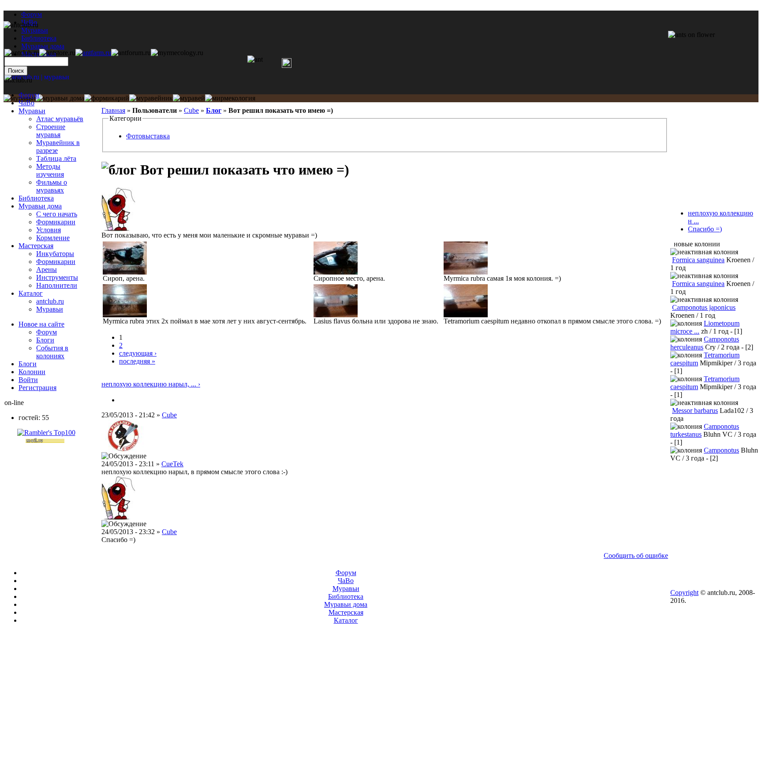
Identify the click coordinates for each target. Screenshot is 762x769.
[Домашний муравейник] (93, 52)
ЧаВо (26, 103)
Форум (31, 14)
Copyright (684, 592)
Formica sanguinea (698, 260)
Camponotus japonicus (704, 307)
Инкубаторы (55, 253)
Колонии (32, 371)
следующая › (138, 353)
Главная (113, 110)
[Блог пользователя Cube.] (122, 400)
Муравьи (32, 111)
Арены (46, 269)
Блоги (45, 340)
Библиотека (36, 198)
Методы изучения (50, 170)
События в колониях (52, 352)
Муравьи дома (40, 206)
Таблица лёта (56, 158)
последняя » (137, 361)
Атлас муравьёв (59, 119)
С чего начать (56, 214)
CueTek (172, 464)
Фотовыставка (148, 136)
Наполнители (56, 285)
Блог (213, 110)
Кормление (53, 237)
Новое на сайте (41, 324)
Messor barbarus (695, 410)
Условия (48, 230)
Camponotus (721, 450)
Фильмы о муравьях (51, 186)
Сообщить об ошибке (636, 555)
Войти (28, 379)
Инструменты (57, 277)
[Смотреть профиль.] (118, 229)
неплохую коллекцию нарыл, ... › (150, 384)
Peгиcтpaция (37, 387)
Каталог (31, 293)
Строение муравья (50, 130)
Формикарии (55, 222)
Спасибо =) (705, 229)
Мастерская (36, 245)
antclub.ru (50, 301)
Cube (191, 110)
